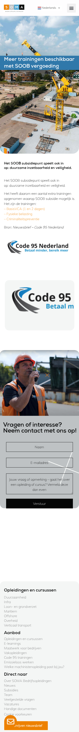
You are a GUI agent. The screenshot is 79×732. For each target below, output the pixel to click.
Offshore (10, 616)
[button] (71, 8)
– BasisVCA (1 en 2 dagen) (24, 209)
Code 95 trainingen (18, 657)
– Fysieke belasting (18, 214)
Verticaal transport (17, 625)
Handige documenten (20, 709)
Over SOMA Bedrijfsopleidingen (27, 681)
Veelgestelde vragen (19, 699)
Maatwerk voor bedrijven (22, 648)
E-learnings (12, 643)
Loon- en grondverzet (20, 606)
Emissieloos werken (19, 662)
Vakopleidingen (15, 653)
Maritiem (10, 611)
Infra (7, 602)
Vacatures (11, 704)
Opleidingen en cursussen (23, 639)
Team (8, 695)
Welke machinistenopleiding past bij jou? (34, 667)
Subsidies (11, 690)
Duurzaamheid (15, 597)
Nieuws (10, 685)
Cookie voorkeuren (18, 714)
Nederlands (48, 7)
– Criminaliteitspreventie (21, 219)
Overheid (10, 620)
